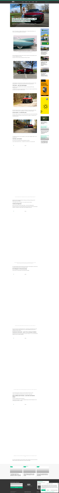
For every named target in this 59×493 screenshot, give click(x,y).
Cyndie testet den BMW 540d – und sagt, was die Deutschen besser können (44, 64)
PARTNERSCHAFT (40, 481)
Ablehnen (48, 490)
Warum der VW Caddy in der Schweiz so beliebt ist (45, 132)
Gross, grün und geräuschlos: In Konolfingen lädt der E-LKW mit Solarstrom (42, 475)
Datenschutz (50, 491)
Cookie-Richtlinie (47, 491)
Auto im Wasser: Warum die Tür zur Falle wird (44, 123)
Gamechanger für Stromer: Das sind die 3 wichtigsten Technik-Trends (29, 475)
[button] (57, 483)
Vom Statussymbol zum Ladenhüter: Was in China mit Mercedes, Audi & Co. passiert (15, 475)
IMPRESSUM (53, 491)
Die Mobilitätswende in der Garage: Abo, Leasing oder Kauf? (44, 142)
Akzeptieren (43, 490)
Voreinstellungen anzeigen (54, 490)
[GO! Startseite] (13, 2)
